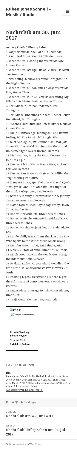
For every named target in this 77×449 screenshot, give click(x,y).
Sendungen (30, 402)
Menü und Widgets (67, 15)
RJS (16, 402)
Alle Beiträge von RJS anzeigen (23, 389)
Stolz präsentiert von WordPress (23, 444)
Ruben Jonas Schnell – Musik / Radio (28, 11)
